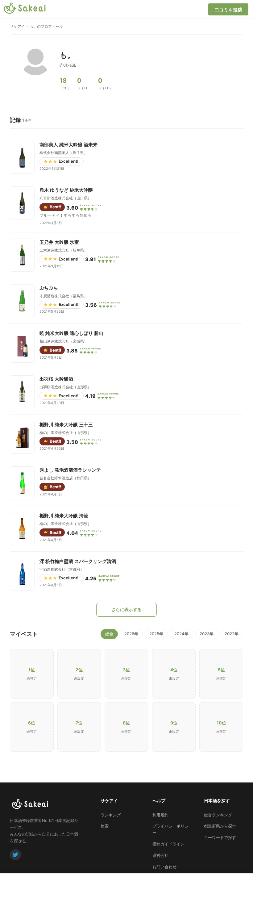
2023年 (207, 633)
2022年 (231, 633)
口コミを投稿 (228, 10)
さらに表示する (126, 609)
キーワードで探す (220, 837)
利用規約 (160, 814)
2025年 (156, 633)
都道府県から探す (220, 826)
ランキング (111, 814)
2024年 (181, 633)
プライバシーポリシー (170, 829)
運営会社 (160, 855)
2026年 (131, 633)
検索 (105, 826)
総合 (109, 633)
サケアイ (17, 26)
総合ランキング (218, 814)
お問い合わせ (164, 866)
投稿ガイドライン (168, 843)
